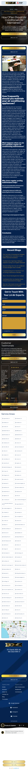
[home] (10, 3)
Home (11, 9)
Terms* (12, 331)
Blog (16, 9)
